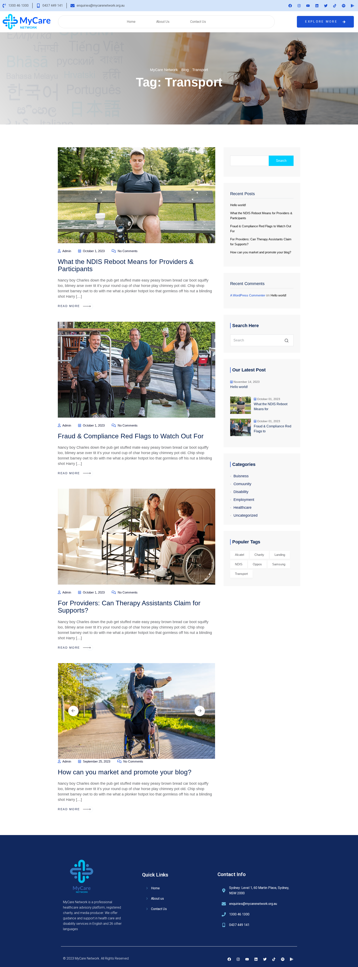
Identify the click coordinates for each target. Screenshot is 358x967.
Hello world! (238, 205)
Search (281, 160)
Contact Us (198, 22)
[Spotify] (343, 5)
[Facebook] (290, 5)
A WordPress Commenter (247, 295)
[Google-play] (352, 5)
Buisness (241, 476)
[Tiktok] (334, 5)
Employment (243, 500)
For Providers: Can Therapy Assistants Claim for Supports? (129, 606)
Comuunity (242, 484)
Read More (69, 306)
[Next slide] (200, 711)
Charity (259, 554)
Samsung (278, 564)
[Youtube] (307, 5)
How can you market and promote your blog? (124, 772)
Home (131, 22)
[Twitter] (325, 5)
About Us (162, 22)
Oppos (257, 564)
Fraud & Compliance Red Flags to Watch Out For (131, 436)
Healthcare (242, 507)
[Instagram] (298, 5)
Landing (280, 554)
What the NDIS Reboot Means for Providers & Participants (126, 265)
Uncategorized (245, 515)
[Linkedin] (316, 5)
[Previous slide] (73, 711)
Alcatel (239, 554)
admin (66, 251)
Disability (240, 492)
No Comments (127, 251)
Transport (241, 573)
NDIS (238, 564)
